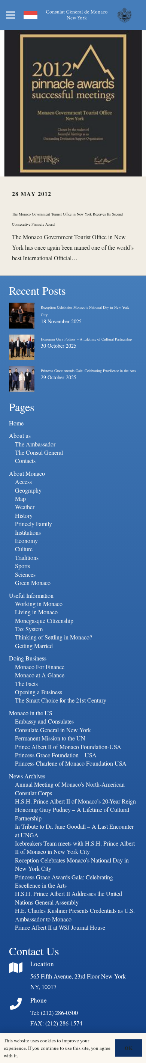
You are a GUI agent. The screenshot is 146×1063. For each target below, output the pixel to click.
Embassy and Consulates (44, 721)
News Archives (27, 776)
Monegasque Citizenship (44, 620)
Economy (26, 540)
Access (23, 482)
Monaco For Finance (39, 667)
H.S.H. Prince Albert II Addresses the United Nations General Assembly (68, 898)
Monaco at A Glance (39, 675)
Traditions (27, 557)
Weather (24, 507)
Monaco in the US (30, 713)
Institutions (28, 532)
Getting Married (34, 646)
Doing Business (27, 658)
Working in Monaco (39, 604)
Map (20, 498)
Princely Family (33, 524)
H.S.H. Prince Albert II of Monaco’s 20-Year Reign (75, 801)
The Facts (26, 684)
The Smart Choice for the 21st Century (60, 700)
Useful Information (31, 595)
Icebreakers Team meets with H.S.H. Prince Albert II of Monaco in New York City (75, 847)
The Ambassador (35, 444)
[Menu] (10, 15)
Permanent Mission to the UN (50, 738)
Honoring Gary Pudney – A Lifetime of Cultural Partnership (86, 339)
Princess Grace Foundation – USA (56, 755)
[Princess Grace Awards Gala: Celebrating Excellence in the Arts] (21, 372)
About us (20, 435)
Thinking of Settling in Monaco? (53, 637)
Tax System (29, 629)
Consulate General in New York (53, 730)
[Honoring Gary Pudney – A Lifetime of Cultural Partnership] (21, 340)
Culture (24, 549)
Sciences (25, 574)
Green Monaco (33, 583)
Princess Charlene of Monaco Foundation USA (71, 763)
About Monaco (27, 473)
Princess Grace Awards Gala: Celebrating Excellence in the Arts (88, 370)
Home (16, 423)
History (24, 515)
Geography (28, 490)
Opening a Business (38, 692)
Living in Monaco (36, 612)
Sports (22, 566)
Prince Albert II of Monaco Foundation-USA (68, 747)
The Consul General (39, 452)
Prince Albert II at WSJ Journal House (60, 927)
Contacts (25, 460)
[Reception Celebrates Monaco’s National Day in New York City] (21, 308)
